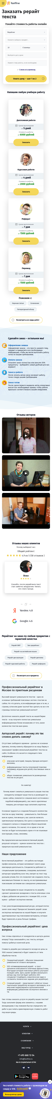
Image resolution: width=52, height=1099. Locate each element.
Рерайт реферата (38, 664)
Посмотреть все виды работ (27, 320)
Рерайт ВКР (15, 645)
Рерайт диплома (36, 658)
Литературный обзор (25, 309)
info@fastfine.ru (26, 1059)
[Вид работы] (26, 33)
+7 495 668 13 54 (42, 3)
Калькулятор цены (13, 1094)
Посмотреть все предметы (28, 676)
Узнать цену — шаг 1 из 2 (24, 79)
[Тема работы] (26, 64)
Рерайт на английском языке (25, 651)
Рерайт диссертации (15, 658)
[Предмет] (26, 41)
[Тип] (34, 48)
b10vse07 (22, 1088)
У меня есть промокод (27, 70)
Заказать (26, 142)
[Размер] (13, 48)
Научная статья (18, 303)
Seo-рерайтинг (33, 645)
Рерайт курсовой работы (15, 664)
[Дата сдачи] (26, 56)
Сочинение (34, 303)
